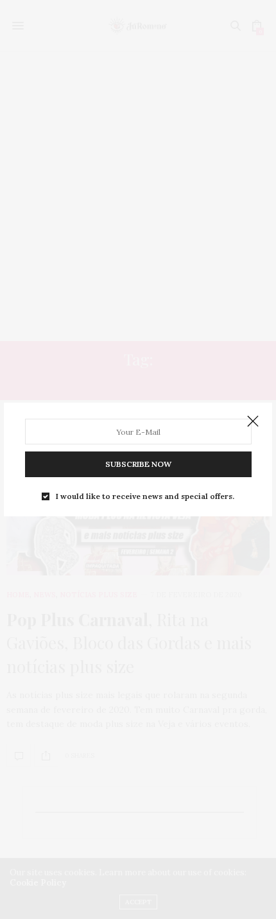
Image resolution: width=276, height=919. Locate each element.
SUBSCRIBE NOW (138, 464)
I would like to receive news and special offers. (145, 496)
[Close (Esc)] (253, 422)
